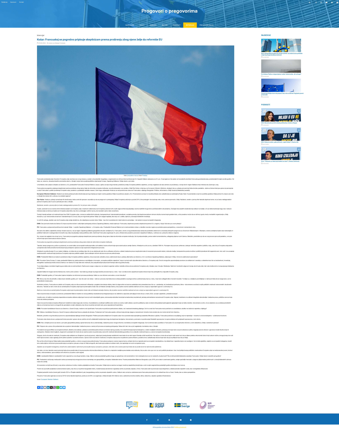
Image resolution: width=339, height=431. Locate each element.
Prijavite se (169, 238)
